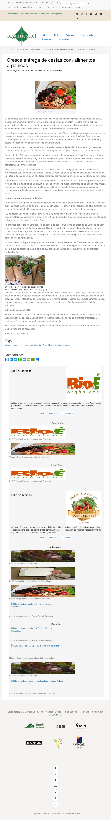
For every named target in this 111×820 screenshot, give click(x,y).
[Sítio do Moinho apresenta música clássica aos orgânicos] (56, 686)
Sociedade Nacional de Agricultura (66, 813)
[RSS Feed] (77, 17)
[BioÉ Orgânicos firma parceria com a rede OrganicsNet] (56, 432)
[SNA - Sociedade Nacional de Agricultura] (34, 726)
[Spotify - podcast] (77, 14)
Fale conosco (63, 39)
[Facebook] (86, 14)
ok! (88, 3)
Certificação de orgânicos (55, 2)
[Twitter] (96, 14)
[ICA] (58, 742)
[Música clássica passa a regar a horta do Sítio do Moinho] (56, 650)
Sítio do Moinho (37, 49)
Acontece (70, 35)
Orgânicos (31, 2)
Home (11, 49)
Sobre (44, 35)
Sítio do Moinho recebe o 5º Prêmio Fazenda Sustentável (31, 616)
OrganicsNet (14, 711)
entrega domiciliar (30, 345)
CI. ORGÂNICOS (14, 2)
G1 (28, 309)
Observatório (87, 35)
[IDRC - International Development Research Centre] (34, 742)
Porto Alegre (48, 345)
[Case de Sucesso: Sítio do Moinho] (56, 556)
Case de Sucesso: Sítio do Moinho (23, 563)
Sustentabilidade (63, 7)
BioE (83, 325)
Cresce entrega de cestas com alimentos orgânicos (75, 49)
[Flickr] (101, 14)
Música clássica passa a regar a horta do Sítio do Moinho (32, 658)
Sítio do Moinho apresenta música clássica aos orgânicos (32, 693)
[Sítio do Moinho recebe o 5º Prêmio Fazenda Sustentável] (56, 609)
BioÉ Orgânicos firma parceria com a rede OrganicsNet (31, 439)
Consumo (46, 39)
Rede (56, 35)
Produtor (44, 7)
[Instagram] (82, 14)
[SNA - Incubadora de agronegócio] (79, 742)
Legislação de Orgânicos (21, 7)
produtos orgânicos (63, 345)
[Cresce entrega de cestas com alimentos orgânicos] (56, 449)
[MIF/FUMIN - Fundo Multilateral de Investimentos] (81, 726)
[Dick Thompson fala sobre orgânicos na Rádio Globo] (56, 573)
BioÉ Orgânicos (22, 49)
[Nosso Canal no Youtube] (91, 14)
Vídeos (80, 7)
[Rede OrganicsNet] (22, 36)
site (59, 321)
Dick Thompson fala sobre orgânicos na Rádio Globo (30, 581)
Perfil (41, 413)
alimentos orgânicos (13, 345)
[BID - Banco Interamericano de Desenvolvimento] (60, 726)
